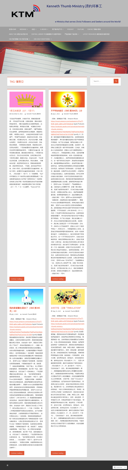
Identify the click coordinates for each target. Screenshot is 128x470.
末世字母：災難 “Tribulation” (66, 308)
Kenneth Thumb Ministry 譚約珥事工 (74, 6)
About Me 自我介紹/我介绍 (18, 34)
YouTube (80, 29)
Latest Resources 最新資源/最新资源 (96, 34)
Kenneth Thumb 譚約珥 (34, 114)
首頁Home (12, 29)
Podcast (70, 29)
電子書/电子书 (57, 29)
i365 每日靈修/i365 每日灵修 (18, 39)
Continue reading (16, 279)
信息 (33, 29)
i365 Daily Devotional (42, 39)
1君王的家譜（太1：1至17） (22, 110)
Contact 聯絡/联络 (94, 29)
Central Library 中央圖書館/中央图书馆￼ (46, 34)
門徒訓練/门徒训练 (71, 34)
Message (23, 29)
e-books (43, 29)
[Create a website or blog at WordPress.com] (7, 465)
